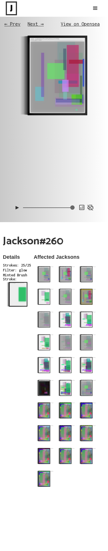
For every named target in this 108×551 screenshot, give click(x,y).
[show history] (81, 207)
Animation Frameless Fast (73, 165)
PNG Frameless (82, 194)
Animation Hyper (81, 188)
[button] (95, 8)
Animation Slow (82, 176)
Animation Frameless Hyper (72, 171)
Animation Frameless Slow (73, 159)
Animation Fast (82, 182)
